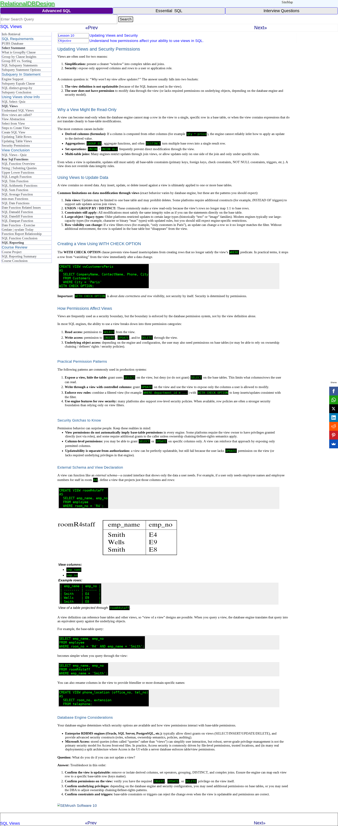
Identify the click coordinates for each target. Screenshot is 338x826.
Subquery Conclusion (16, 92)
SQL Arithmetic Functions (19, 185)
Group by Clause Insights (19, 57)
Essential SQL (169, 10)
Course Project (11, 252)
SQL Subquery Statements (19, 65)
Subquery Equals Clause (18, 83)
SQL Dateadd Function (17, 212)
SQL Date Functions (15, 203)
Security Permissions (16, 145)
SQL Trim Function (15, 181)
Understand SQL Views (18, 110)
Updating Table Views (17, 141)
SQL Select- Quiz (13, 101)
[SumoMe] (333, 444)
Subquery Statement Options (21, 70)
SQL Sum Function (15, 190)
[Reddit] (333, 426)
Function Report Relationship (22, 234)
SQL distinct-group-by (17, 88)
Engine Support (12, 79)
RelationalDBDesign (27, 3)
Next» (260, 27)
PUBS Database (12, 43)
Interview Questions (281, 10)
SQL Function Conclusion (19, 238)
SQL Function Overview (18, 163)
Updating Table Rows (16, 137)
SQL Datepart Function (17, 221)
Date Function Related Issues (21, 207)
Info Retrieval (11, 34)
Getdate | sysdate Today (18, 229)
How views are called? (17, 115)
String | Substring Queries (19, 168)
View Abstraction (13, 119)
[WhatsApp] (333, 399)
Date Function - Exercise (18, 225)
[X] (333, 408)
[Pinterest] (333, 435)
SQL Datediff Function (17, 216)
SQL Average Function (17, 194)
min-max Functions (15, 199)
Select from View (13, 123)
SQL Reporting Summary (19, 256)
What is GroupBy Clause (19, 52)
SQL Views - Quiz (14, 155)
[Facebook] (333, 391)
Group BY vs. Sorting (17, 61)
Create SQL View (13, 132)
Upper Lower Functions (18, 172)
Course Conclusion (15, 261)
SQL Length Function (17, 177)
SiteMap (287, 2)
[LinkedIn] (333, 417)
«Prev (91, 27)
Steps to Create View (16, 128)
